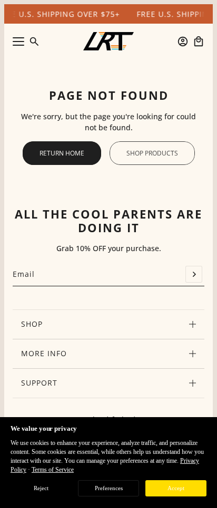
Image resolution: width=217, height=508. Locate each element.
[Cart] (198, 41)
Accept (175, 488)
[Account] (183, 41)
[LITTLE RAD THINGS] (108, 41)
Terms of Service (53, 469)
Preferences (109, 488)
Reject (41, 488)
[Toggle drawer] (18, 41)
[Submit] (193, 274)
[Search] (34, 41)
